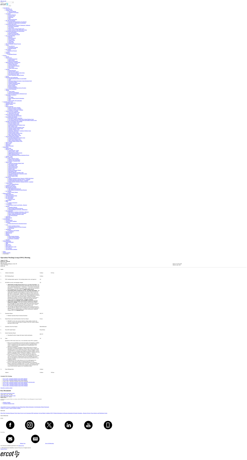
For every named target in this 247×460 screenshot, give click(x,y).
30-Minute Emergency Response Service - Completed (19, 179)
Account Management (12, 58)
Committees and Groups (8, 101)
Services (4, 55)
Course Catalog (11, 91)
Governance (8, 13)
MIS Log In (8, 244)
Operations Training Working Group (15, 128)
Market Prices (8, 200)
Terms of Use (21, 445)
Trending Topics (11, 40)
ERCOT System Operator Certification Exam (17, 93)
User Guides (10, 97)
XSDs (9, 99)
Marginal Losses (11, 199)
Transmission (8, 229)
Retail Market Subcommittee (11, 116)
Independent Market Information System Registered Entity (20, 80)
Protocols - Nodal (9, 149)
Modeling (8, 239)
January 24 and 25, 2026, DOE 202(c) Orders (17, 29)
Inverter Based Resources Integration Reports (17, 223)
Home (4, 251)
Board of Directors (12, 14)
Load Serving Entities (12, 82)
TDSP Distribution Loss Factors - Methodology (18, 209)
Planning (7, 234)
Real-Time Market (9, 198)
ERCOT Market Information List (57, 413)
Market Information (7, 193)
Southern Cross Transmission (14, 159)
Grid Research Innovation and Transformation (15, 31)
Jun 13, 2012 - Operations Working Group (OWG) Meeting (15, 378)
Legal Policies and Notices (11, 24)
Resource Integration (12, 86)
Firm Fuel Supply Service (13, 71)
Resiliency (8, 235)
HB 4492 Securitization (10, 20)
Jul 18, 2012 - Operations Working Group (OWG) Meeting (15, 379)
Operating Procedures (12, 167)
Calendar (18, 408)
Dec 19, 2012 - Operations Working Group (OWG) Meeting (15, 385)
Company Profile (9, 10)
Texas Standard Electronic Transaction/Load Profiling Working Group (22, 120)
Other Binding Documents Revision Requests (17, 189)
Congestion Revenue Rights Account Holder (17, 78)
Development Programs (13, 47)
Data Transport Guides (12, 164)
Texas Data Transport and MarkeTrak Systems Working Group (21, 119)
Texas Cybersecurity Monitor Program (16, 75)
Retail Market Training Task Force (15, 118)
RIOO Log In (8, 245)
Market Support (11, 60)
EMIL (7, 243)
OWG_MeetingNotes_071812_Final (8, 395)
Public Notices (11, 67)
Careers (7, 45)
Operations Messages (12, 64)
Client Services (9, 57)
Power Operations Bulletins (13, 65)
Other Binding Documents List (14, 188)
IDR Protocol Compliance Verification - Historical (18, 212)
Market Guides (9, 162)
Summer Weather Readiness (14, 237)
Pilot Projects (8, 177)
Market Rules (6, 147)
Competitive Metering (12, 207)
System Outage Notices (13, 68)
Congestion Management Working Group (16, 137)
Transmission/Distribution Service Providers (17, 87)
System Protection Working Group (15, 133)
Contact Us (8, 53)
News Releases (11, 39)
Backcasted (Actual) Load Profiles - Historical (17, 205)
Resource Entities (11, 85)
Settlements (8, 216)
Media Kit (10, 36)
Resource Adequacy (10, 231)
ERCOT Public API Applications (15, 100)
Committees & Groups (15, 407)
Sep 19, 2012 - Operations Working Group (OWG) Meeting (19, 382)
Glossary (7, 408)
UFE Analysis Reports (12, 215)
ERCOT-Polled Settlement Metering (15, 208)
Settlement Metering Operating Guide (15, 172)
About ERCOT (6, 7)
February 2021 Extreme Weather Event (16, 28)
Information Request (12, 54)
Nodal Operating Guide (13, 166)
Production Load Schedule (13, 230)
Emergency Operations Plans (14, 160)
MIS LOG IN (3, 1)
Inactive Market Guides (13, 176)
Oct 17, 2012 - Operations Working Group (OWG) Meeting (15, 383)
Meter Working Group (12, 126)
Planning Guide (11, 169)
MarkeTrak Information (13, 61)
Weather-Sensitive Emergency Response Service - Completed (20, 181)
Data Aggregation (9, 210)
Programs (8, 69)
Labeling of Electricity (12, 202)
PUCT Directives (9, 157)
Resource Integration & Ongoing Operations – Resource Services (77, 413)
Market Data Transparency (11, 94)
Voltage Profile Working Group (14, 135)
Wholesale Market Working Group (15, 141)
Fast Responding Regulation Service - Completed (18, 180)
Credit (9, 79)
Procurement (8, 49)
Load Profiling (9, 203)
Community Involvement (13, 12)
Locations (8, 51)
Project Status (17, 413)
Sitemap (2, 449)
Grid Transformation (12, 32)
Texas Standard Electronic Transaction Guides (17, 173)
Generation (8, 222)
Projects (7, 76)
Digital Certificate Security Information (16, 98)
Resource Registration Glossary (14, 170)
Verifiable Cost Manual (13, 174)
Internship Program (12, 48)
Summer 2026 (11, 42)
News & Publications (49, 443)
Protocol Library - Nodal (13, 151)
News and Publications (10, 35)
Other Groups (8, 143)
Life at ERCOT (11, 46)
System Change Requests (13, 184)
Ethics (9, 18)
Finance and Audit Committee (14, 107)
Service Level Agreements (11, 89)
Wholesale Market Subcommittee (12, 136)
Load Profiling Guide (12, 165)
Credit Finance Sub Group (13, 113)
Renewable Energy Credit (13, 74)
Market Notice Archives (13, 63)
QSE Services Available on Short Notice (16, 72)
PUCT (7, 105)
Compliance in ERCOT (10, 185)
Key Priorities (8, 191)
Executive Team (11, 16)
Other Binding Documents (11, 187)
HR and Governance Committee (14, 108)
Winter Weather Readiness (13, 236)
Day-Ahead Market (10, 196)
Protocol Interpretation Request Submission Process (18, 155)
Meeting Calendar (9, 104)
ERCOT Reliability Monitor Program (13, 43)
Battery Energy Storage (13, 192)
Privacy (5, 449)
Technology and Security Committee (15, 109)
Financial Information (12, 19)
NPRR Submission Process (13, 154)
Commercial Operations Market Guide (16, 163)
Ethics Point (3, 413)
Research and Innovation (13, 33)
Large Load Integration (13, 84)
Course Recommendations (13, 92)
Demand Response (12, 70)
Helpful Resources (12, 38)
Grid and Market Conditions (11, 249)
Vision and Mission (12, 11)
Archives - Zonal (9, 156)
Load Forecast (11, 228)
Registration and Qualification (12, 77)
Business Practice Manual (11, 186)
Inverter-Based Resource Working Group (16, 125)
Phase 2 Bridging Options (13, 158)
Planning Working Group (13, 132)
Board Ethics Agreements (13, 26)
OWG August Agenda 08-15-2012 (8, 393)
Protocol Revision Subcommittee (12, 114)
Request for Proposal (12, 50)
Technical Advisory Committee (12, 111)
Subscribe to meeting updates (6, 387)
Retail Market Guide (12, 171)
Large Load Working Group (14, 112)
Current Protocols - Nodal (13, 150)
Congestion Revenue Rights (11, 195)
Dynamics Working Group (13, 123)
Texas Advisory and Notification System (99, 413)
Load (7, 224)
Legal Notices (11, 27)
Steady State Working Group (14, 134)
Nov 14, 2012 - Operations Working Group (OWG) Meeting (15, 384)
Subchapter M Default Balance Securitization (17, 21)
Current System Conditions (11, 221)
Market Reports (9, 217)
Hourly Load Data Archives (14, 225)
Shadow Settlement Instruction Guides (16, 214)
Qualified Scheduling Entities (14, 83)
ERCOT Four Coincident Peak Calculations (17, 213)
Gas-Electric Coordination (13, 238)
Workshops (8, 144)
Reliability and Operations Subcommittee (14, 121)
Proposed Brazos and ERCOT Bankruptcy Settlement (19, 25)
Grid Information (6, 218)
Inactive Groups (9, 142)
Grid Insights (11, 41)
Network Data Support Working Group (16, 127)
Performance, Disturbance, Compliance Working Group (19, 130)
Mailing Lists (22, 443)
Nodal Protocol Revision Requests (15, 152)
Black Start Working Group (13, 122)
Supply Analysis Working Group (15, 140)
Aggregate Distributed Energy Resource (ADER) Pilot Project (21, 178)
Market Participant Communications (13, 62)
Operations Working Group (13, 129)
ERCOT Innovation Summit (14, 34)
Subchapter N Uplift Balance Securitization (17, 23)
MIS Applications (34, 413)
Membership (10, 17)
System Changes (9, 183)
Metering (7, 206)
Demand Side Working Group (14, 138)
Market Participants (10, 145)
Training (7, 90)
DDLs (9, 96)
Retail (7, 201)
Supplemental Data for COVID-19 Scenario (17, 227)
